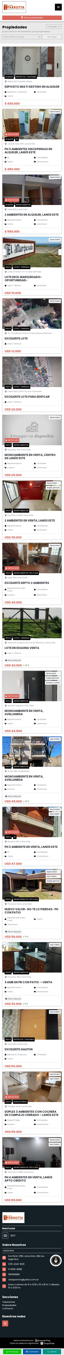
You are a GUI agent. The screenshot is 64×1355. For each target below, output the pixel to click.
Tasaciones (8, 1301)
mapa (53, 37)
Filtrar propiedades (33, 17)
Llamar (53, 1351)
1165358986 (14, 1274)
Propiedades (9, 1305)
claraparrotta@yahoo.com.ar (23, 1279)
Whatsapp (13, 1351)
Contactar (33, 1351)
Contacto (7, 1308)
